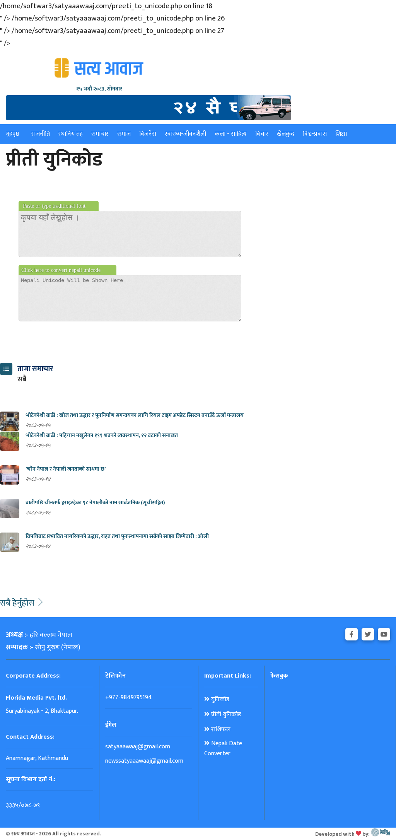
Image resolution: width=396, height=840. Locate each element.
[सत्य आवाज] (99, 68)
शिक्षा (341, 134)
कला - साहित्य (231, 134)
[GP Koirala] (148, 107)
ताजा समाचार (35, 369)
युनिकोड (219, 700)
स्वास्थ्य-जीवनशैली (185, 134)
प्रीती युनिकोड (225, 715)
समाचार (100, 134)
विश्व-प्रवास (315, 134)
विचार (261, 134)
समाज (124, 134)
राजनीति (40, 134)
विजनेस (147, 134)
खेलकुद (285, 134)
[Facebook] (351, 633)
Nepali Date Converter (223, 749)
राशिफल (220, 730)
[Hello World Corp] (380, 833)
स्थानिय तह (70, 134)
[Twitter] (368, 633)
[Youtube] (384, 633)
